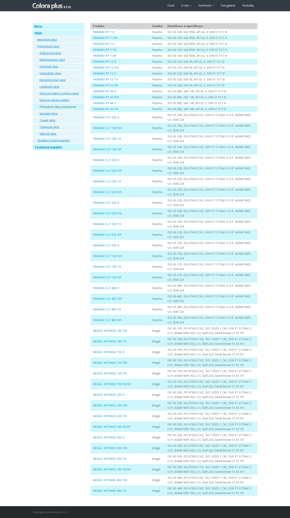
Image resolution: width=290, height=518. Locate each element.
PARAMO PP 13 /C (105, 61)
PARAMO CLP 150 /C (106, 245)
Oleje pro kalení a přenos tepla (59, 93)
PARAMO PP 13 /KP (105, 85)
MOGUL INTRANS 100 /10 (109, 341)
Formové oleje (48, 66)
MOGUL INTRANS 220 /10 (109, 416)
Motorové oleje (47, 39)
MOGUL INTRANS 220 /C (109, 395)
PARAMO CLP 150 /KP (107, 277)
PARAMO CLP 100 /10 (107, 138)
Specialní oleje (48, 113)
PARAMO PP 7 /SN (105, 38)
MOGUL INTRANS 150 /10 (109, 373)
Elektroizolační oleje (52, 60)
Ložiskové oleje (49, 87)
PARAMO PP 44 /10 (105, 109)
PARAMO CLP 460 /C (106, 288)
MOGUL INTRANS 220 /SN (110, 405)
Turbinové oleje (49, 127)
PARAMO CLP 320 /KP (107, 234)
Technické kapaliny (48, 147)
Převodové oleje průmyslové (57, 107)
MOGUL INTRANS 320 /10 (109, 459)
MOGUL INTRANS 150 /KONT (112, 384)
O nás (185, 5)
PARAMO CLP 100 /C (106, 117)
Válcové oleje (47, 134)
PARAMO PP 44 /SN (106, 97)
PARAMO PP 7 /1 (104, 44)
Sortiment (205, 5)
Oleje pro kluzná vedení (54, 100)
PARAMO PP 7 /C (104, 32)
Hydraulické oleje (50, 73)
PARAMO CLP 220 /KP (107, 192)
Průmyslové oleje (48, 46)
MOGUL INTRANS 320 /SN (110, 448)
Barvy (38, 26)
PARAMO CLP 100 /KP (107, 149)
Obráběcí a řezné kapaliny (53, 140)
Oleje (38, 33)
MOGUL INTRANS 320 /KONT (112, 469)
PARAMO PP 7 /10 (104, 50)
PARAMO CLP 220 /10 (107, 181)
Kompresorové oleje (52, 80)
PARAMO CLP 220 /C (106, 160)
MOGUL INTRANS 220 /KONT (112, 427)
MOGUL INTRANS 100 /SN (110, 330)
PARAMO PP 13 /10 (105, 79)
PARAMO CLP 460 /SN (107, 298)
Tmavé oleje (47, 120)
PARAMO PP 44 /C (105, 91)
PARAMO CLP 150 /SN (107, 256)
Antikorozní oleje (50, 53)
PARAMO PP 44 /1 (104, 103)
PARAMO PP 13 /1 (104, 73)
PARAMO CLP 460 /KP (107, 320)
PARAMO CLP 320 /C (106, 202)
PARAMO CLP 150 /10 (107, 266)
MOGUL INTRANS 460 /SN (110, 480)
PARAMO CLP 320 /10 (107, 224)
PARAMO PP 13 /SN (106, 67)
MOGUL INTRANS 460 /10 (109, 491)
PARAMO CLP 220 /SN (107, 170)
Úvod (170, 5)
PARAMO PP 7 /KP (105, 55)
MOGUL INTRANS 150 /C (109, 352)
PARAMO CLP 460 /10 (107, 309)
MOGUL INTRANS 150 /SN (110, 362)
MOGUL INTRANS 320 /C (109, 437)
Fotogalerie (228, 5)
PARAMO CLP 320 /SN (107, 213)
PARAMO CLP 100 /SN (107, 128)
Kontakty (248, 5)
